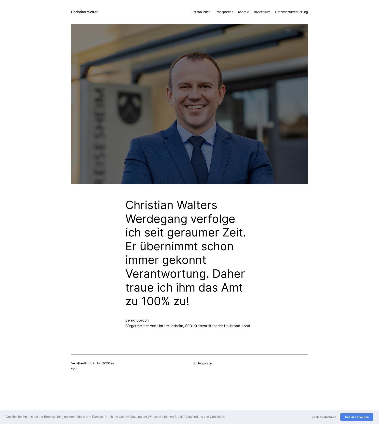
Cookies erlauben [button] (357, 416)
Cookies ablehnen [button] (324, 416)
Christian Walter (84, 12)
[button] (227, 417)
